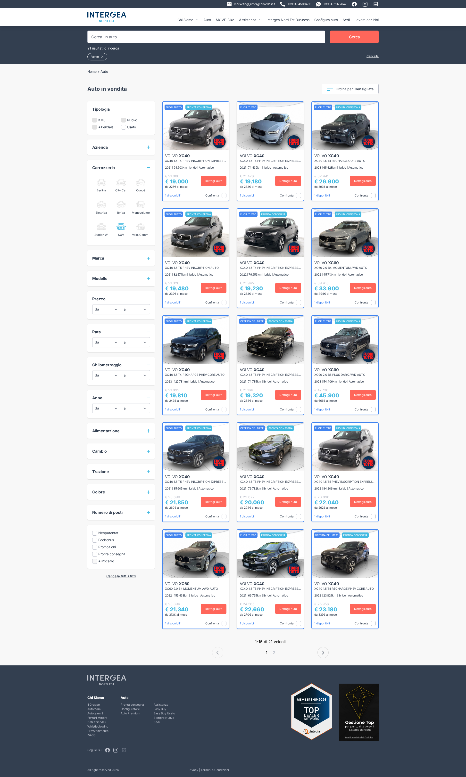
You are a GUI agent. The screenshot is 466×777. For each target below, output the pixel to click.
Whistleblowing (97, 726)
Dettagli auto (213, 181)
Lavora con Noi (367, 20)
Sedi (346, 20)
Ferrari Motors (97, 718)
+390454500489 (299, 4)
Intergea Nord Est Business (287, 20)
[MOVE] (106, 19)
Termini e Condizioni (215, 770)
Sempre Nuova (164, 718)
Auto (207, 20)
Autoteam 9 (95, 713)
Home (92, 71)
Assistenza (161, 704)
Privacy (193, 770)
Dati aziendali (96, 722)
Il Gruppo (93, 704)
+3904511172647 (335, 4)
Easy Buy (160, 709)
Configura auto (326, 20)
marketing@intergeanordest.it (254, 4)
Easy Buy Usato (164, 713)
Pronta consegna (132, 704)
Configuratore (130, 709)
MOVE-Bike (225, 20)
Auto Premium (130, 713)
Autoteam (94, 709)
